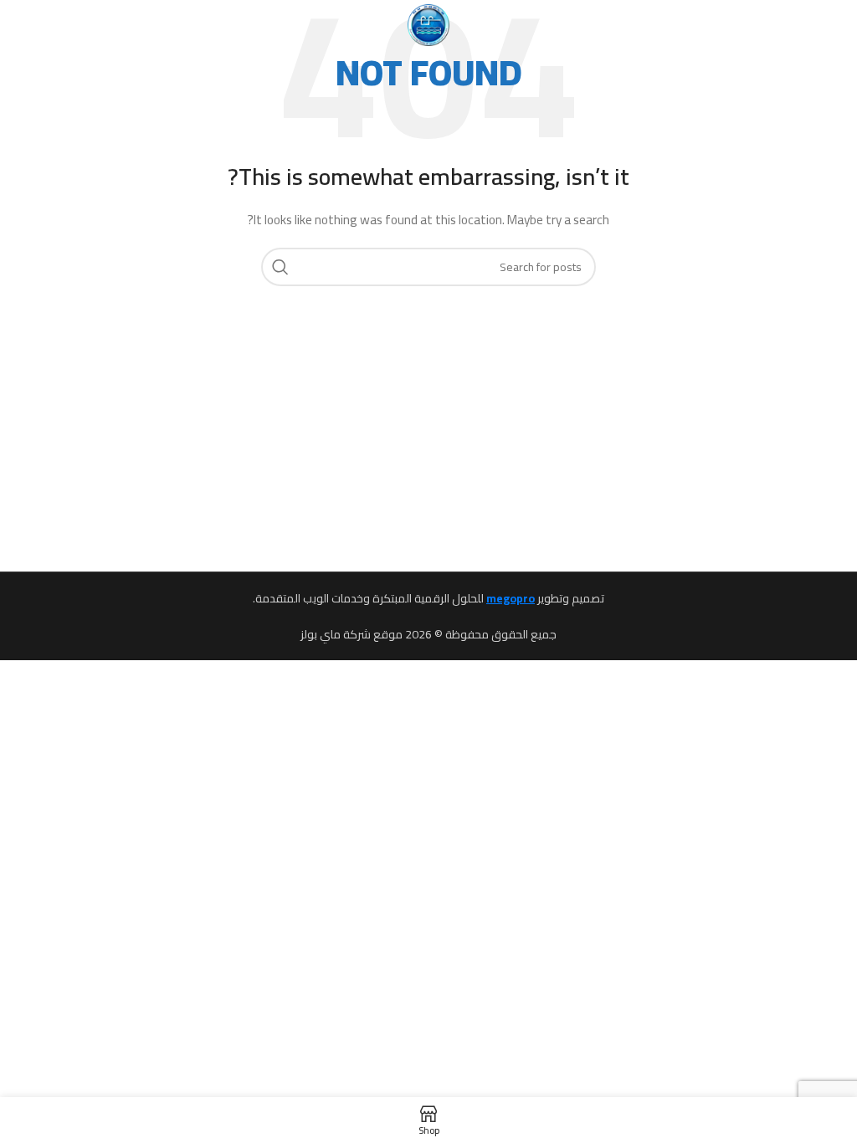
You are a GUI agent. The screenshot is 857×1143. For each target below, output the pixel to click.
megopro (510, 598)
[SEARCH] (280, 267)
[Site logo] (428, 24)
